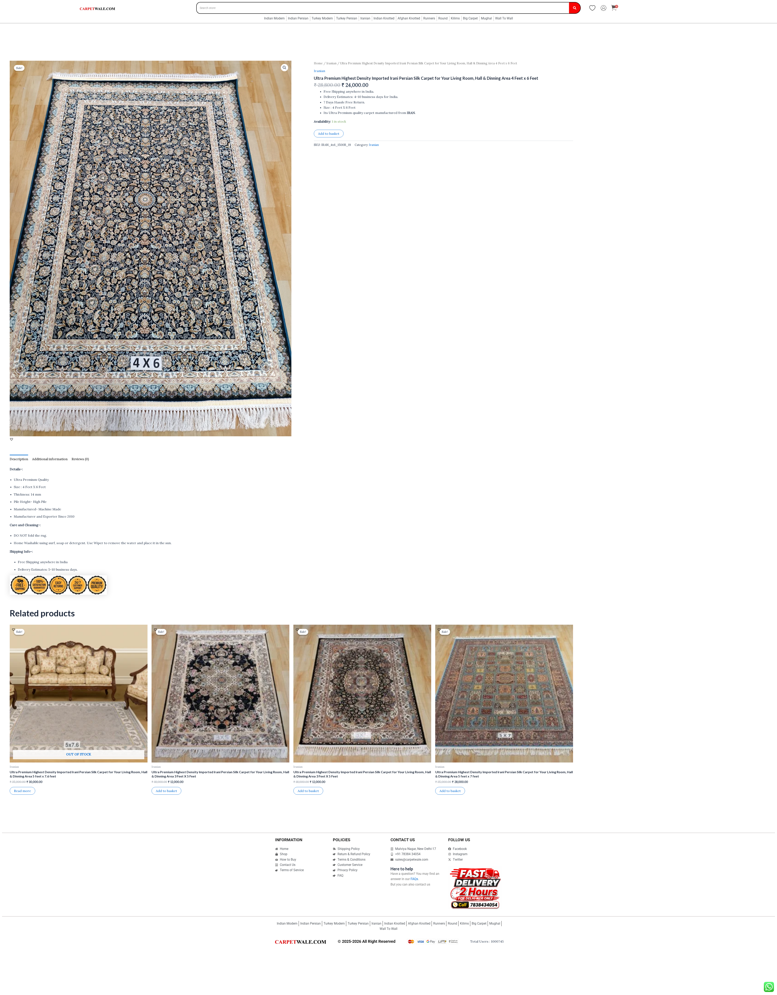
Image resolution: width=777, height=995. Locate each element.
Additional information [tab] (50, 459)
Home (318, 63)
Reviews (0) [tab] (80, 459)
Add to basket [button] (166, 791)
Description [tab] (19, 459)
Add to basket (328, 134)
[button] (284, 67)
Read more (22, 791)
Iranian (331, 63)
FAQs (414, 879)
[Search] (575, 8)
